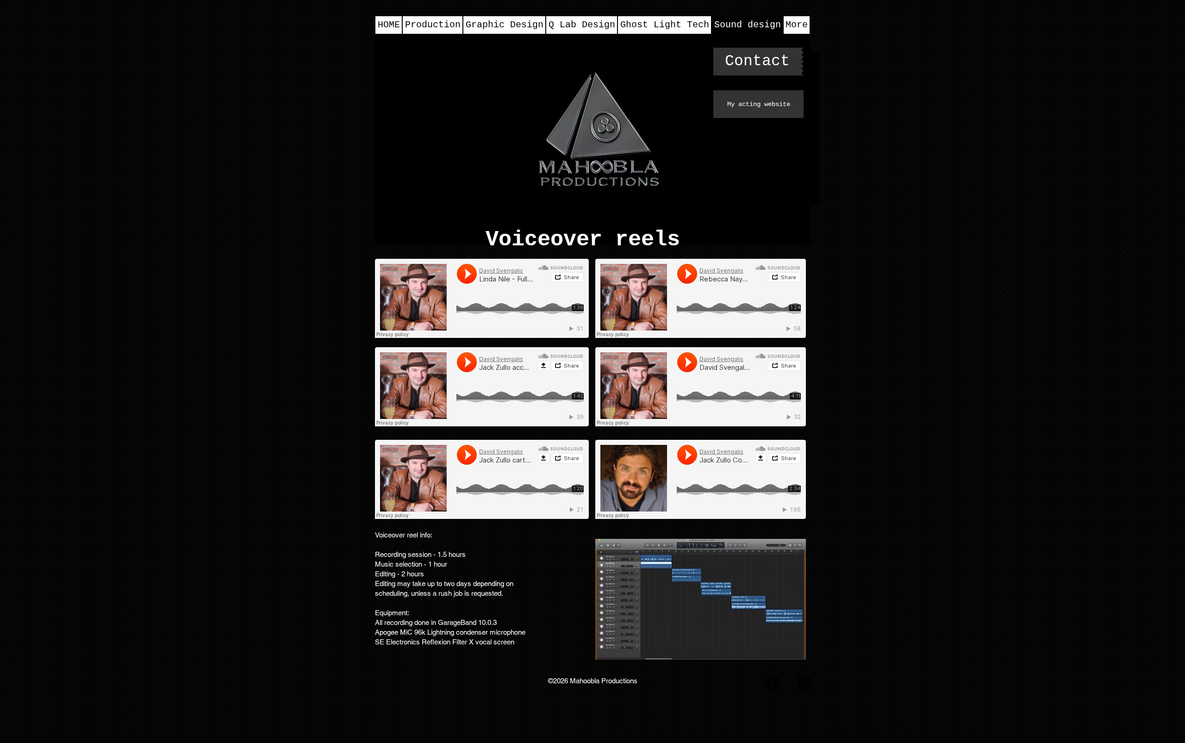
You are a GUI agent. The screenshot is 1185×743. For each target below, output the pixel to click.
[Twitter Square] (789, 683)
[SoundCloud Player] (482, 298)
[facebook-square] (773, 683)
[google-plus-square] (804, 683)
